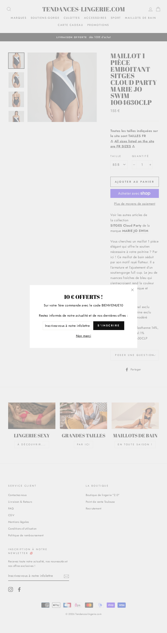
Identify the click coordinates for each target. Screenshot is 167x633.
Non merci (83, 336)
